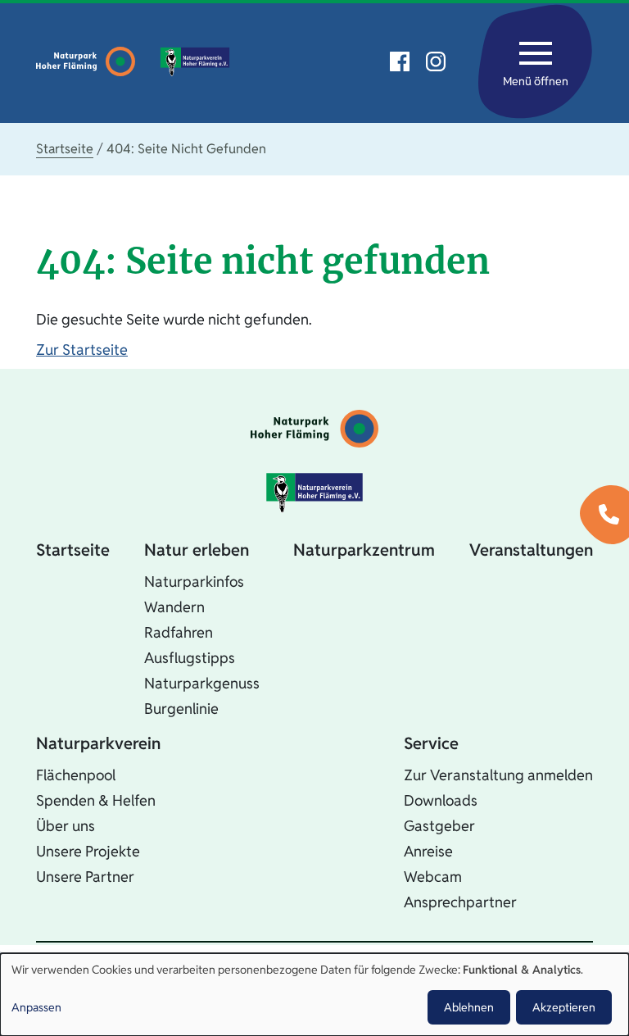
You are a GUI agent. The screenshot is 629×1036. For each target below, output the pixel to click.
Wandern (174, 607)
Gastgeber (439, 825)
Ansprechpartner (460, 902)
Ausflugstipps (189, 657)
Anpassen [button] (36, 1007)
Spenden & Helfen (96, 800)
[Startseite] (89, 61)
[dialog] (314, 994)
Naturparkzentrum (364, 550)
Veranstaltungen (531, 550)
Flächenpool (75, 775)
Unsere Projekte (88, 851)
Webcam (433, 876)
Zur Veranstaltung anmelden (498, 775)
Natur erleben (196, 550)
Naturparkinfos (194, 581)
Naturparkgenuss (202, 683)
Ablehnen (469, 1007)
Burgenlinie (181, 708)
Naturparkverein (98, 743)
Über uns (65, 825)
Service (431, 743)
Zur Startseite (82, 349)
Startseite (64, 148)
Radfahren (178, 632)
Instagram (436, 61)
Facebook (400, 61)
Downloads (440, 800)
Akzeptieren (563, 1007)
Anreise (428, 851)
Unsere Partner (85, 876)
